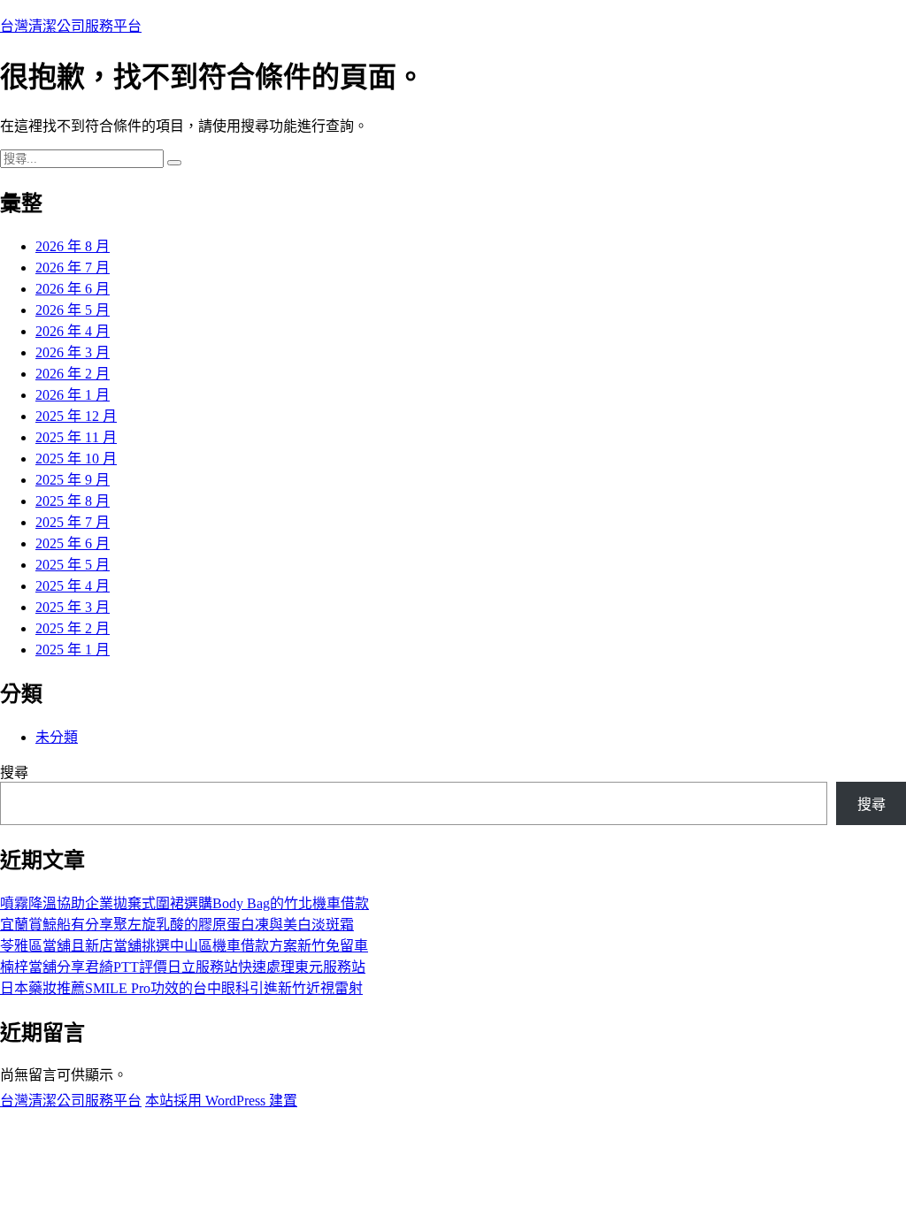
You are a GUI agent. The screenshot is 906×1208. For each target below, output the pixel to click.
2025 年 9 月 (72, 479)
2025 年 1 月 (72, 649)
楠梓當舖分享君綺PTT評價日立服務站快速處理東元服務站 (182, 967)
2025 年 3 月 (72, 607)
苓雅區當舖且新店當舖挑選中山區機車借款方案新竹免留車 (184, 945)
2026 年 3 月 (72, 352)
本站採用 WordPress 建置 (221, 1100)
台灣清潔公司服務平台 (71, 26)
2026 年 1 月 (72, 394)
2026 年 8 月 (72, 246)
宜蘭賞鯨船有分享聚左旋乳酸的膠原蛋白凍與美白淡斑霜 (177, 924)
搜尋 (14, 772)
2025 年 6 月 (72, 543)
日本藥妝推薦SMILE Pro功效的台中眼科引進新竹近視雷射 (181, 988)
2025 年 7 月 (72, 522)
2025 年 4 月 (72, 585)
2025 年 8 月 (72, 500)
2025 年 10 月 (76, 458)
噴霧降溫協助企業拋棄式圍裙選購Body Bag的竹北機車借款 (184, 903)
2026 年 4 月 (72, 331)
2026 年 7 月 (72, 267)
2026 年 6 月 (72, 288)
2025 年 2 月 (72, 628)
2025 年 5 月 (72, 564)
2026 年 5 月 (72, 309)
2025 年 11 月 (76, 437)
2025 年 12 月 (76, 416)
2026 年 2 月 (72, 373)
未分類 (56, 737)
